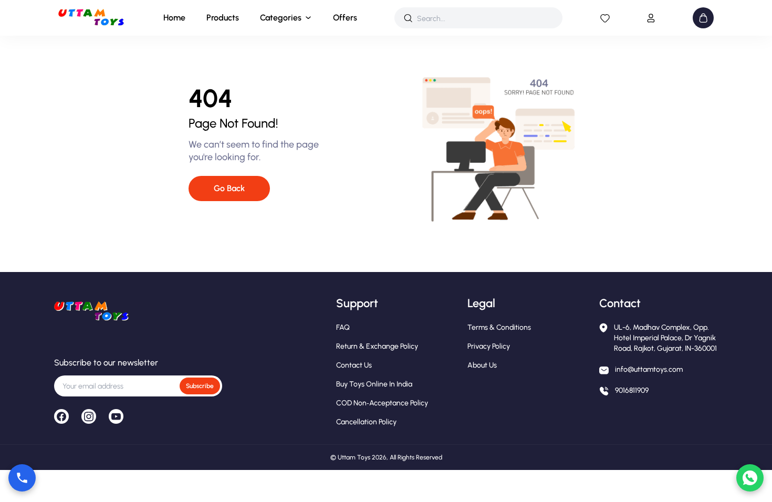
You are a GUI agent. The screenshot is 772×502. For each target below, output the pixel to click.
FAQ (343, 327)
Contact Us (354, 365)
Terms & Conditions (499, 327)
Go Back (229, 188)
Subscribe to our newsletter (106, 363)
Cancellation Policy (366, 421)
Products (222, 18)
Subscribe (200, 386)
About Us (482, 365)
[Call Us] (22, 477)
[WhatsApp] (750, 477)
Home (174, 18)
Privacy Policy (488, 346)
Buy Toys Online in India (374, 384)
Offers (345, 18)
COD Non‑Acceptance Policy (382, 403)
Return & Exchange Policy (377, 346)
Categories (280, 18)
